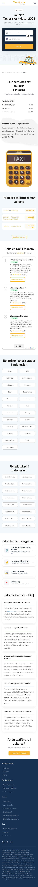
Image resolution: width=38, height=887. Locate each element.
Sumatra (10, 433)
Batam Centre (27, 392)
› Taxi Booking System (8, 792)
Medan (27, 420)
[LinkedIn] (11, 841)
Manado (10, 420)
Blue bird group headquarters (21, 260)
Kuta (27, 406)
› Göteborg (5, 771)
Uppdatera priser (19, 237)
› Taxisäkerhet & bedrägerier (10, 819)
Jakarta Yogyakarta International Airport (11, 218)
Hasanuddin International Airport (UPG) (11, 498)
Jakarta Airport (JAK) (11, 505)
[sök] (35, 2)
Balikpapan (10, 385)
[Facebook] (7, 841)
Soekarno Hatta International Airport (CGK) (28, 426)
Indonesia (19, 10)
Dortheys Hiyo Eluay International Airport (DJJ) (11, 491)
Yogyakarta (9, 447)
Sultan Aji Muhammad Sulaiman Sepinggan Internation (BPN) (11, 525)
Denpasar (10, 399)
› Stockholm (5, 768)
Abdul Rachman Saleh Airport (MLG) (11, 477)
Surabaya (27, 433)
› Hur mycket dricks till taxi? (10, 815)
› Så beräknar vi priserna (9, 808)
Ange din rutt (11, 611)
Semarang (10, 426)
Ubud (27, 440)
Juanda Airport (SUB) (28, 505)
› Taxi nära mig (6, 801)
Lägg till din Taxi (19, 753)
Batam (10, 392)
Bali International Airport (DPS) (28, 378)
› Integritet (5, 832)
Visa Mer (19, 346)
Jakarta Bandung (10, 210)
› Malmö (4, 775)
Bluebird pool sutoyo (18, 288)
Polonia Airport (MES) (28, 511)
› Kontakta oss (6, 836)
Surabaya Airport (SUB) (28, 525)
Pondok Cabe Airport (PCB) (11, 518)
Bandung (27, 385)
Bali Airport (9, 378)
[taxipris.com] (19, 3)
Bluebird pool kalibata (19, 316)
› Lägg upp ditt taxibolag (9, 788)
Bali (27, 371)
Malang (27, 413)
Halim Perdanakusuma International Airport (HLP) (28, 491)
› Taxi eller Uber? (7, 812)
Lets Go (19, 46)
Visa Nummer (18, 279)
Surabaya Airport (10, 440)
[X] (3, 841)
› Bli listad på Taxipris (8, 785)
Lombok (9, 413)
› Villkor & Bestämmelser (9, 829)
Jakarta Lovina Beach (12, 226)
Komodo (10, 406)
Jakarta (20, 253)
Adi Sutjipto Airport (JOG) (28, 477)
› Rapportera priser (8, 805)
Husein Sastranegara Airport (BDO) (28, 498)
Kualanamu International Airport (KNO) (11, 511)
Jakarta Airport (27, 399)
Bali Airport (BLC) (10, 484)
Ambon (10, 371)
